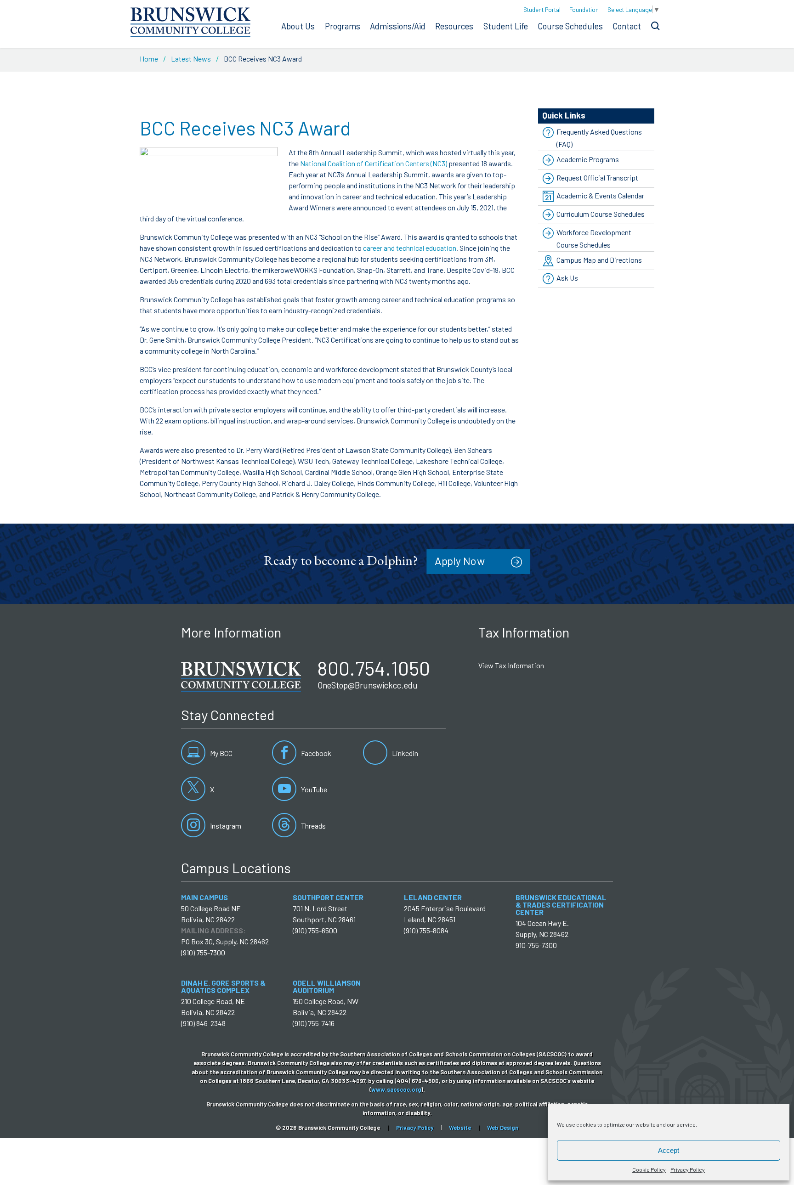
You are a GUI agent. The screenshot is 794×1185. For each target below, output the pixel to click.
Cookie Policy (649, 1169)
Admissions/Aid (397, 26)
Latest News (191, 58)
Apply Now (460, 560)
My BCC (221, 753)
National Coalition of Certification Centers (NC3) (373, 163)
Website (460, 1127)
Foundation (584, 9)
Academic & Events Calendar (600, 195)
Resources (454, 26)
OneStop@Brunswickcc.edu (368, 685)
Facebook (315, 753)
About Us (298, 26)
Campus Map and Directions (599, 259)
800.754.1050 (374, 667)
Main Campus (204, 897)
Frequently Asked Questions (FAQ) (599, 137)
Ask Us (567, 278)
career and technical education (409, 247)
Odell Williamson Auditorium (327, 986)
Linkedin (404, 753)
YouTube (313, 789)
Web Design (502, 1127)
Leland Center (433, 897)
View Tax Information (511, 665)
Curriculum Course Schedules (600, 213)
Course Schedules (570, 26)
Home (149, 58)
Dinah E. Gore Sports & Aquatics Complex (223, 986)
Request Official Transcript (597, 177)
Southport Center (328, 897)
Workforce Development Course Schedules (593, 238)
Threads (313, 825)
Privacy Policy (687, 1169)
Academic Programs (587, 159)
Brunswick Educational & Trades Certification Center (561, 904)
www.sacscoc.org (396, 1089)
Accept (668, 1150)
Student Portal (542, 9)
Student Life (505, 26)
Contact (627, 26)
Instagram (225, 825)
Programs (342, 26)
